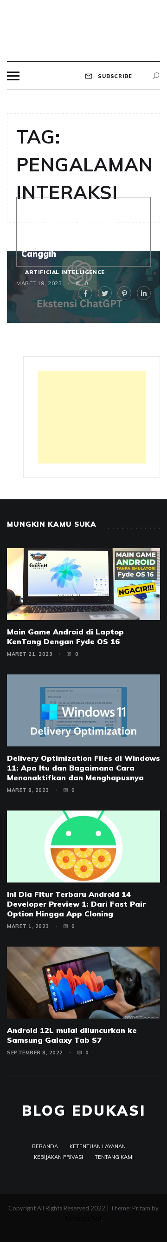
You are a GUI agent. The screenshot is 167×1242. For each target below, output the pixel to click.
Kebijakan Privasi (58, 1157)
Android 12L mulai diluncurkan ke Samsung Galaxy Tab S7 (72, 1035)
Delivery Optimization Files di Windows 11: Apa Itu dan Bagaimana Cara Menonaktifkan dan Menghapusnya (83, 767)
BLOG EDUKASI (84, 1110)
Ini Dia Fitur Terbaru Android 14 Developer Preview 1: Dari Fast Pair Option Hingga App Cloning (76, 903)
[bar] (13, 76)
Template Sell (82, 1218)
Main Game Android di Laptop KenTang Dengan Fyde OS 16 (65, 636)
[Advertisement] (92, 417)
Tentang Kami (114, 1157)
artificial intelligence (65, 272)
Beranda (45, 1146)
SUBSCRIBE (114, 76)
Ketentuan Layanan (98, 1146)
